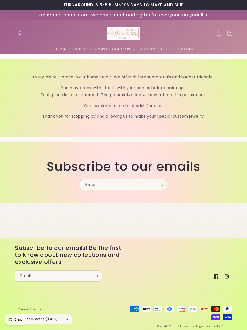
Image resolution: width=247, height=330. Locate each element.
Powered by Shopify (218, 326)
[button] (20, 33)
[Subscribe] (161, 184)
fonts (110, 88)
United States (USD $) (40, 319)
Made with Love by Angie (186, 326)
